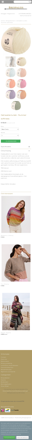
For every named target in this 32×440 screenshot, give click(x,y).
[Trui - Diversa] (16, 263)
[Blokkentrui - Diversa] (16, 214)
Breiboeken (4, 382)
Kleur (2, 126)
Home (3, 20)
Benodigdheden (6, 384)
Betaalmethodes (6, 369)
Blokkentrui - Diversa (7, 235)
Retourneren (5, 361)
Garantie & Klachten (7, 367)
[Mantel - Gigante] (16, 311)
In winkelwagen (11, 141)
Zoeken (29, 2)
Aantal (3, 132)
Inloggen (4, 13)
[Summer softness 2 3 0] (16, 40)
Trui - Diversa (5, 284)
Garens (3, 380)
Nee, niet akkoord (22, 437)
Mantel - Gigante (6, 332)
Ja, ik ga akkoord (9, 437)
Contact (3, 357)
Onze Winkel (5, 386)
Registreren (11, 13)
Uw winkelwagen (25, 13)
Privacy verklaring (6, 363)
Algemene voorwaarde (8, 371)
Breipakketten (10, 20)
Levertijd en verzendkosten (9, 365)
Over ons (4, 359)
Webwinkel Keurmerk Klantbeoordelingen (15, 391)
